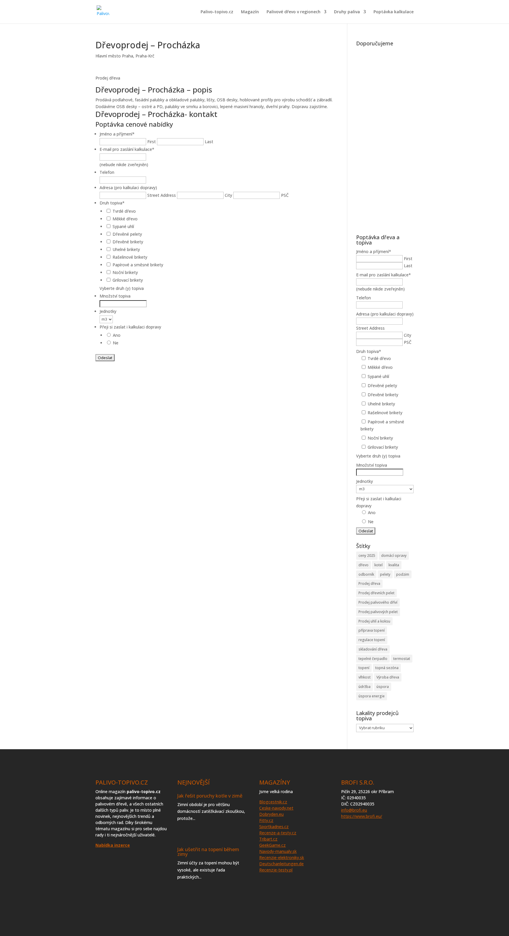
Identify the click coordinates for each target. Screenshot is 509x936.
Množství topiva (115, 296)
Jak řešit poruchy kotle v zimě (209, 796)
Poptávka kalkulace (394, 12)
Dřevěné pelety (127, 234)
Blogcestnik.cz (273, 802)
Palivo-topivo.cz (217, 12)
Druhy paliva (347, 12)
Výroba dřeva (387, 677)
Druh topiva (112, 203)
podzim (402, 574)
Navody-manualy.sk (278, 851)
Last (209, 141)
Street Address (161, 195)
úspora (382, 686)
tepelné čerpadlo (372, 658)
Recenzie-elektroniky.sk (281, 857)
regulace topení (371, 639)
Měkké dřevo (125, 219)
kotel (378, 564)
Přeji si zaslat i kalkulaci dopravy (130, 327)
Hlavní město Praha (114, 56)
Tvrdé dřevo (124, 211)
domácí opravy (393, 555)
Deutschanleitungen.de (281, 863)
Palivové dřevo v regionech (293, 12)
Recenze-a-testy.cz (277, 833)
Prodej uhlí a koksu (374, 621)
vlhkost (364, 677)
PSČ (285, 195)
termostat (401, 658)
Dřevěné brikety (128, 242)
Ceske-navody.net (276, 808)
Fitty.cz (266, 820)
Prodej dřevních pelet (376, 592)
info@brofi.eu (354, 810)
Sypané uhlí (123, 226)
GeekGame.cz (272, 845)
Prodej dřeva (369, 583)
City (228, 195)
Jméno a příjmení (117, 134)
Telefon (107, 172)
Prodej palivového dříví (377, 602)
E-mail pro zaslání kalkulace (127, 149)
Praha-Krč (144, 56)
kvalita (394, 564)
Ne (115, 343)
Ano (116, 335)
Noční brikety (125, 272)
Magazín (250, 12)
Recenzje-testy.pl (275, 870)
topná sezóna (387, 667)
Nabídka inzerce (112, 845)
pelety (385, 574)
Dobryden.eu (271, 814)
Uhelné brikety (126, 249)
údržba (364, 686)
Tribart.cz (268, 839)
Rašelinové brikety (130, 257)
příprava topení (371, 630)
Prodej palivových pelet (378, 611)
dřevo (363, 564)
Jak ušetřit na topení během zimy (208, 851)
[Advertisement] (385, 137)
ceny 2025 (366, 555)
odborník (366, 574)
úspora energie (371, 696)
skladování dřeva (372, 649)
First (151, 141)
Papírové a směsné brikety (138, 265)
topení (363, 667)
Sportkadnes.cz (274, 826)
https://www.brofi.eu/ (361, 816)
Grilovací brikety (128, 280)
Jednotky (108, 311)
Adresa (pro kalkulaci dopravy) (128, 187)
